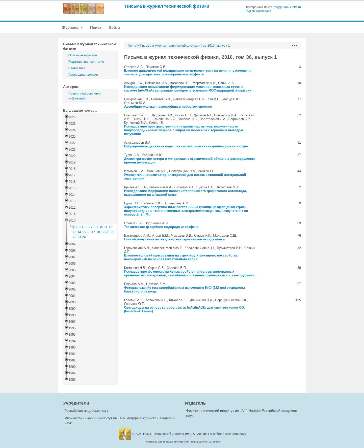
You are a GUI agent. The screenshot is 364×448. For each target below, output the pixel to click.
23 (79, 237)
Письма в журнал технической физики (167, 6)
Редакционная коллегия (86, 62)
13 (74, 232)
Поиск (95, 27)
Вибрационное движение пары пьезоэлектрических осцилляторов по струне (186, 146)
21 (112, 232)
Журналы (71, 27)
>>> (294, 45)
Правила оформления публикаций (84, 96)
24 (84, 237)
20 (107, 232)
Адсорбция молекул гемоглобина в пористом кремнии (168, 106)
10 (101, 227)
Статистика (76, 68)
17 (93, 232)
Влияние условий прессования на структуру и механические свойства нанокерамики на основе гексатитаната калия (180, 257)
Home (132, 45)
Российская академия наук (86, 411)
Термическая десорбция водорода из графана (161, 227)
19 (102, 232)
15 (84, 232)
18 (98, 232)
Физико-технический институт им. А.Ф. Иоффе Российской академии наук (194, 434)
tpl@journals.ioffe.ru (287, 7)
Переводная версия (83, 74)
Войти (114, 27)
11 (105, 227)
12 (110, 227)
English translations (258, 11)
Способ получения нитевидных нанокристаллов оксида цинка (174, 239)
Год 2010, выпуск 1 (215, 45)
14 (79, 232)
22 (74, 237)
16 (88, 232)
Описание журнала (82, 55)
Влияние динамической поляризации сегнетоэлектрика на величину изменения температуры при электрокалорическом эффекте (188, 72)
